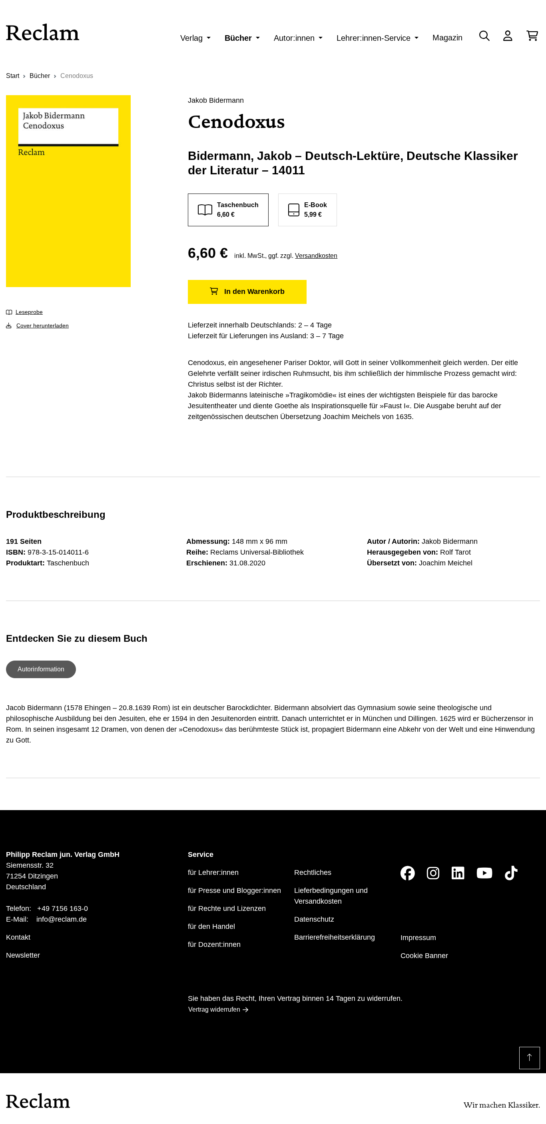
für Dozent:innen (214, 944)
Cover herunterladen (42, 325)
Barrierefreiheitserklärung (334, 937)
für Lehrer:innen (213, 872)
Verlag (191, 38)
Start (12, 75)
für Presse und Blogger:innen (234, 890)
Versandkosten (316, 255)
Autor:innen (294, 38)
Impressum (418, 938)
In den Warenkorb (254, 291)
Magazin (447, 37)
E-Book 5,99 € (315, 210)
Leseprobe (29, 312)
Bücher (238, 38)
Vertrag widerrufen (214, 1009)
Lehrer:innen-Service (373, 38)
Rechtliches (312, 872)
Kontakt (18, 937)
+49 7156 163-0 (62, 908)
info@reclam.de (61, 919)
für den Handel (211, 926)
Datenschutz (314, 919)
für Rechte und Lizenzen (227, 908)
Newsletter (23, 955)
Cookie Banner (424, 956)
